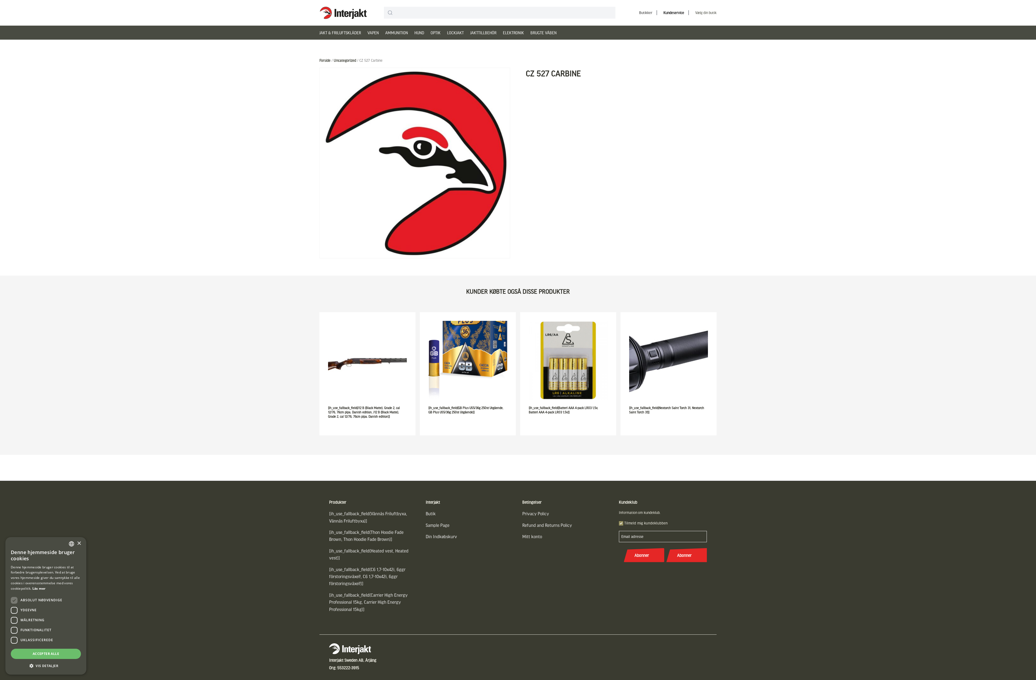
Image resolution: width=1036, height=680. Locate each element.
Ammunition (396, 32)
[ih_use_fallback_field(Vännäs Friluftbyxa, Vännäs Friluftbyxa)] (368, 517)
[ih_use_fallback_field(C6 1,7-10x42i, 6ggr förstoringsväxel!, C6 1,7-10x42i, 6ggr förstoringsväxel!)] (367, 576)
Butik (431, 513)
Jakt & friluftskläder (340, 32)
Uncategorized (345, 60)
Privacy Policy (535, 513)
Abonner (642, 555)
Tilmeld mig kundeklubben (646, 523)
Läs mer (39, 588)
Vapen (373, 32)
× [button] (79, 543)
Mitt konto (532, 536)
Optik (436, 32)
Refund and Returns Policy (547, 525)
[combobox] (499, 13)
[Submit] (390, 13)
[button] (46, 665)
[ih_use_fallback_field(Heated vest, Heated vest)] (368, 554)
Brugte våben (543, 32)
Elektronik (513, 32)
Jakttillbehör (483, 32)
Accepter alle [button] (46, 653)
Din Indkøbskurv (441, 536)
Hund (419, 32)
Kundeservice (673, 13)
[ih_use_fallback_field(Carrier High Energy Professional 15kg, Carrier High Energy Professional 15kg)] (368, 602)
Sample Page (437, 525)
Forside (324, 60)
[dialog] (45, 606)
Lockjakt (455, 32)
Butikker (645, 13)
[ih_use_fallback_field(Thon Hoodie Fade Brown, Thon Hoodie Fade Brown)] (366, 535)
